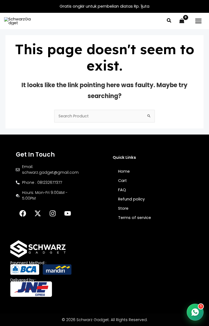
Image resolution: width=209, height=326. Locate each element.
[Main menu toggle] (198, 21)
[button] (169, 21)
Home (124, 171)
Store (123, 208)
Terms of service (134, 217)
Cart (122, 180)
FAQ (122, 190)
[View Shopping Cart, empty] (181, 21)
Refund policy (131, 199)
